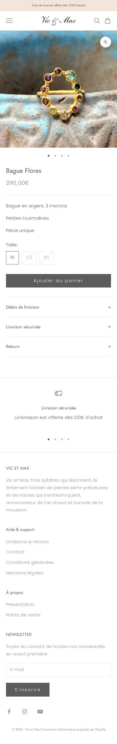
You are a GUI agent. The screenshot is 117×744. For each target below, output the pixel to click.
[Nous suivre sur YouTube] (40, 712)
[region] (58, 409)
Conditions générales (30, 562)
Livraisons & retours (27, 541)
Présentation (20, 604)
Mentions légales (25, 573)
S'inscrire (28, 690)
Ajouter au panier (58, 281)
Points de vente (23, 615)
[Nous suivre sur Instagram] (25, 712)
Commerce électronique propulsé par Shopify (73, 729)
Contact (15, 552)
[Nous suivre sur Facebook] (9, 712)
